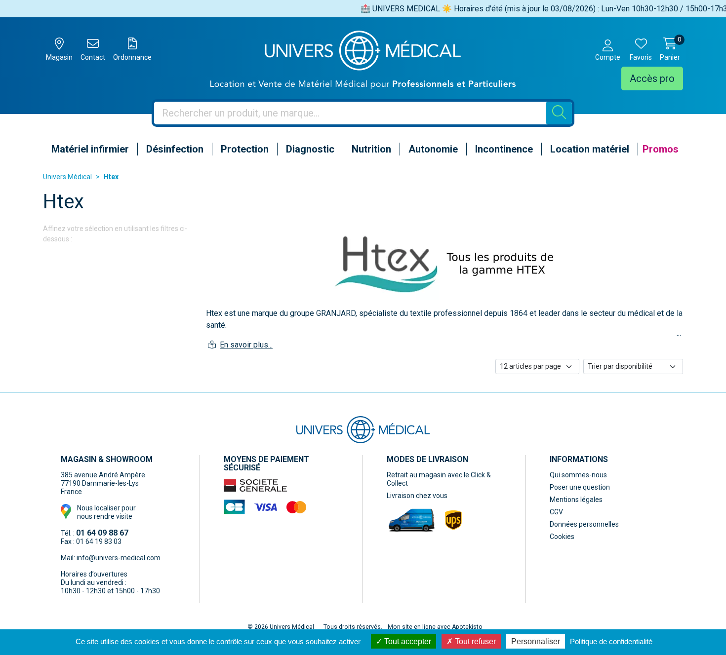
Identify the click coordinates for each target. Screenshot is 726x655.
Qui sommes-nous (578, 475)
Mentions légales (576, 499)
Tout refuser (474, 641)
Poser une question (580, 487)
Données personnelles (584, 524)
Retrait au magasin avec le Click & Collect (439, 479)
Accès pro (652, 78)
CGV (556, 512)
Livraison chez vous (417, 496)
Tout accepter (406, 641)
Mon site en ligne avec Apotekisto (435, 626)
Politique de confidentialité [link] (611, 641)
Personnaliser (535, 641)
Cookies (562, 536)
